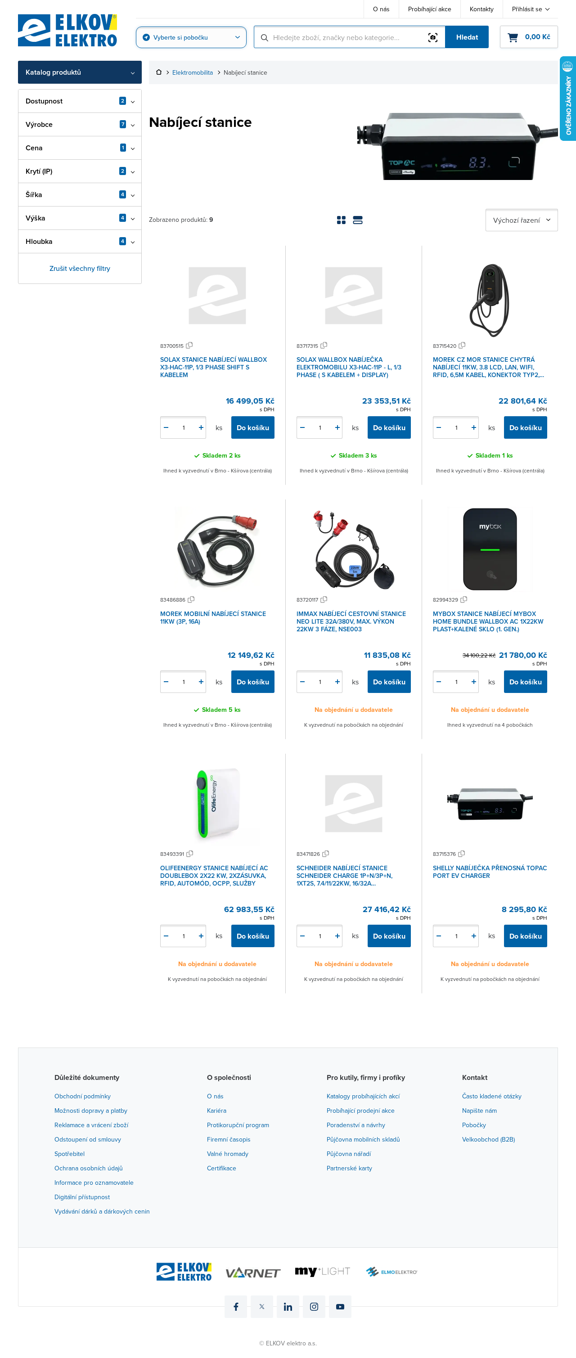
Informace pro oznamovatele (94, 1182)
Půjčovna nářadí (349, 1153)
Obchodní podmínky (82, 1096)
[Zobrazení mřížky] (341, 220)
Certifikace (221, 1168)
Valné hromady (227, 1153)
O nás (381, 8)
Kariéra (216, 1110)
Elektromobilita (192, 72)
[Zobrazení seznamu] (357, 220)
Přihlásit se (527, 8)
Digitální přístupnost (82, 1196)
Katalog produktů (53, 72)
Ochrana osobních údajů (88, 1168)
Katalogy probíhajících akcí (363, 1096)
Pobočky (474, 1124)
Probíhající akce (429, 8)
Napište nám (479, 1110)
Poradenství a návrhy (356, 1124)
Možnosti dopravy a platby (90, 1110)
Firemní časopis (229, 1139)
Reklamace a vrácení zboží (91, 1124)
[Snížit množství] (166, 427)
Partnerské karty (349, 1168)
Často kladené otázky (492, 1096)
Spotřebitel (69, 1153)
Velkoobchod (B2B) (488, 1139)
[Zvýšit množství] (201, 427)
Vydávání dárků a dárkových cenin (102, 1211)
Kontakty (482, 8)
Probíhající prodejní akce (361, 1110)
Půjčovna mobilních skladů (363, 1139)
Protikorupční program (238, 1124)
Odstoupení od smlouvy (87, 1139)
